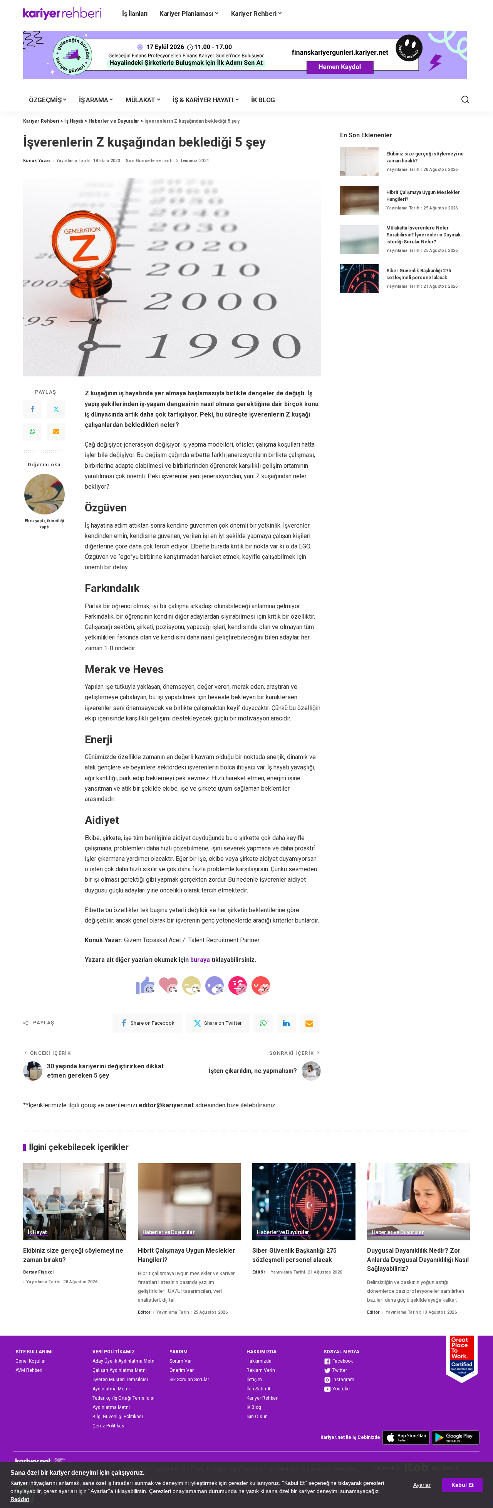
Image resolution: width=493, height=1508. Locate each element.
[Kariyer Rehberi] (62, 13)
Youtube (340, 1389)
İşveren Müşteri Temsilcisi (120, 1379)
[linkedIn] (286, 1023)
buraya (200, 959)
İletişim (254, 1379)
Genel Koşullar (30, 1361)
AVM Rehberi (28, 1370)
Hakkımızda (259, 1361)
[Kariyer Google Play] (456, 1437)
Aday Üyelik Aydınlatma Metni (124, 1361)
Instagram (342, 1379)
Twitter (339, 1370)
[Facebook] (32, 410)
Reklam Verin (260, 1370)
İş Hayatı (38, 1232)
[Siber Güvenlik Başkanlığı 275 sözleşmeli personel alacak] (359, 278)
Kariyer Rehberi (262, 1398)
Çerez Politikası (109, 1426)
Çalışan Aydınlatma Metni (119, 1370)
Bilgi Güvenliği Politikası (117, 1416)
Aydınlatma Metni (111, 1389)
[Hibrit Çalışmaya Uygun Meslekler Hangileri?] (359, 200)
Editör (144, 1312)
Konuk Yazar (36, 160)
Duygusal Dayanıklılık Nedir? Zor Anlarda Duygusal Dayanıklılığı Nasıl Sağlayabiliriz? (418, 1259)
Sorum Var (180, 1361)
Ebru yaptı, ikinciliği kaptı (44, 524)
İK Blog (253, 1407)
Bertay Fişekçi (38, 1272)
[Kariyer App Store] (406, 1437)
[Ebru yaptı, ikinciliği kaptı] (44, 494)
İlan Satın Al (259, 1389)
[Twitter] (56, 410)
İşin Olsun (257, 1416)
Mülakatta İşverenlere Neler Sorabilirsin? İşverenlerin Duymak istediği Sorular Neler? (423, 235)
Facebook (342, 1361)
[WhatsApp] (32, 432)
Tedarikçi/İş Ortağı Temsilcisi (123, 1398)
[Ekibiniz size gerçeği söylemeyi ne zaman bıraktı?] (359, 161)
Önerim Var (181, 1370)
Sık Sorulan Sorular (189, 1379)
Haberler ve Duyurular (169, 1232)
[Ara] (465, 99)
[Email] (56, 432)
